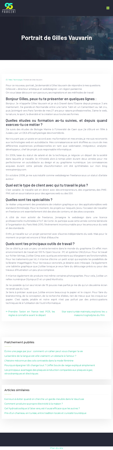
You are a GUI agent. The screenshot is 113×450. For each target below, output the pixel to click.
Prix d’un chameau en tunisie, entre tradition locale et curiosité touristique (45, 413)
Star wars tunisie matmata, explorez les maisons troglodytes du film (83, 313)
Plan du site (56, 448)
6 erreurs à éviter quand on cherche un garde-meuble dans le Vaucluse (44, 399)
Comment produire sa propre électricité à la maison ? (33, 403)
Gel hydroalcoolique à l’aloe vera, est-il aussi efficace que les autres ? (42, 408)
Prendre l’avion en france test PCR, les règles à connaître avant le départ (31, 313)
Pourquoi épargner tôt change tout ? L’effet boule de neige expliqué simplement (49, 365)
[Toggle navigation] (108, 8)
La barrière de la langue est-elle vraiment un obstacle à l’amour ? (40, 356)
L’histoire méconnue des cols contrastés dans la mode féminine (38, 360)
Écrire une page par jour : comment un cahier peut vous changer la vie (43, 351)
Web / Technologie (15, 80)
